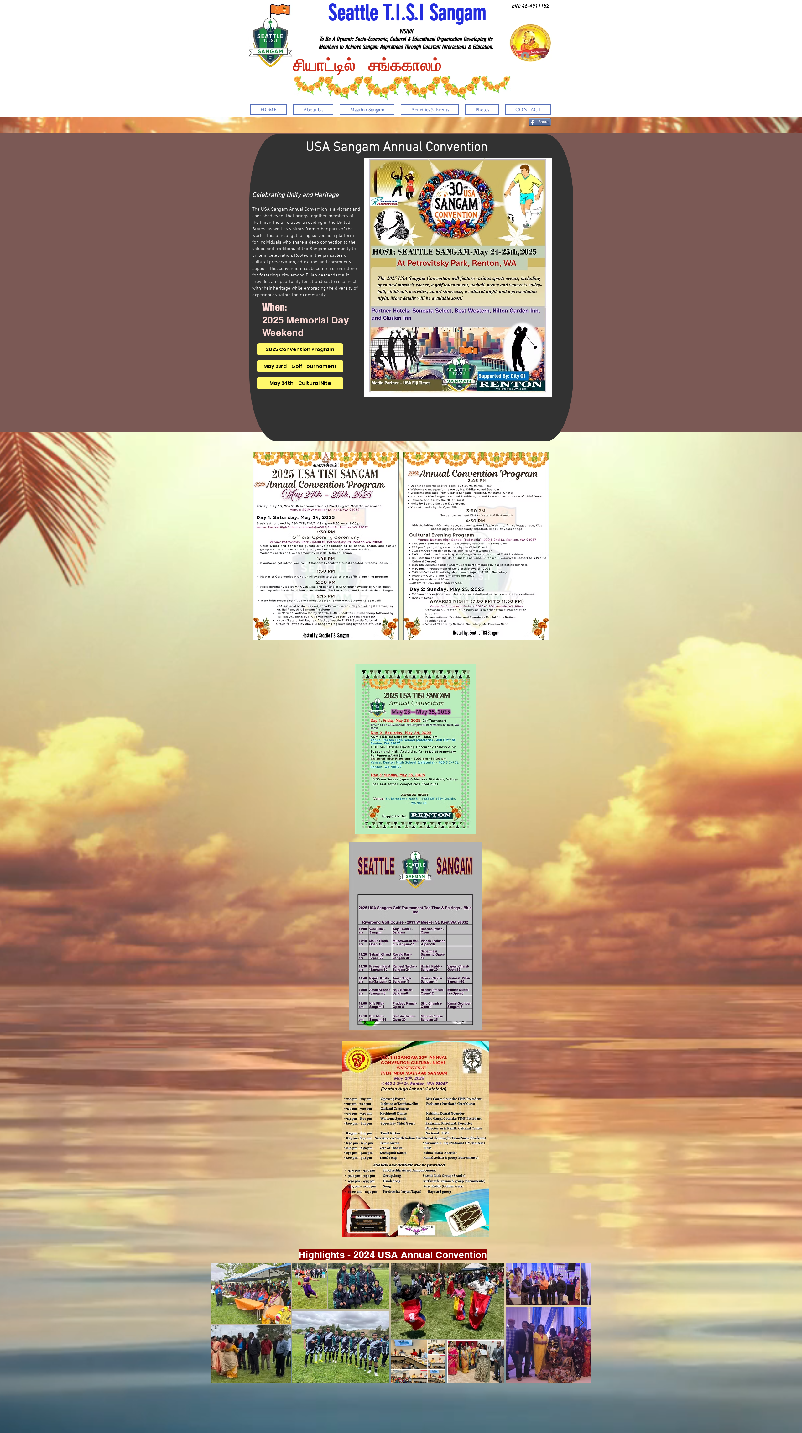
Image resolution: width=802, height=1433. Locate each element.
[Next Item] (580, 1323)
